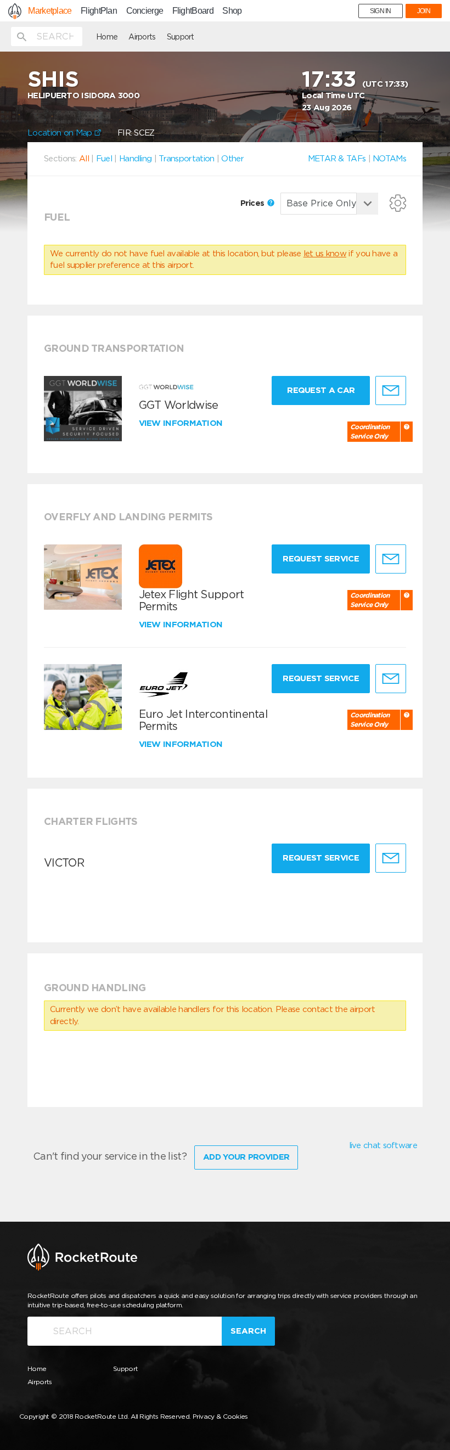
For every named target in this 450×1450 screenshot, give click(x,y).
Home (106, 36)
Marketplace (49, 11)
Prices (253, 203)
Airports (141, 36)
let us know (324, 253)
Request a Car (321, 390)
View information (182, 423)
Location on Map (60, 133)
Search (248, 1331)
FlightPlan (99, 11)
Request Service (321, 559)
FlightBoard (192, 11)
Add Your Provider (246, 1157)
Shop (231, 11)
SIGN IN (380, 11)
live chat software (383, 1145)
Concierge (145, 11)
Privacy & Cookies (220, 1416)
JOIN (423, 11)
